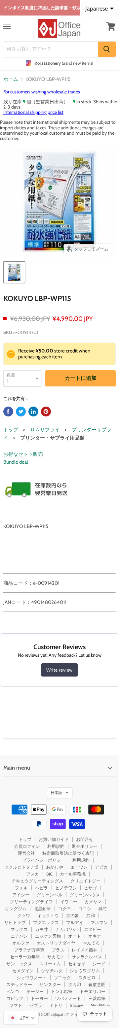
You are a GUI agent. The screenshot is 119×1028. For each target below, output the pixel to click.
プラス (58, 949)
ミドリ (56, 1005)
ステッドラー (19, 984)
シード (99, 963)
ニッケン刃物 (48, 936)
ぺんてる (91, 942)
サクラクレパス (87, 956)
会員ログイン (27, 846)
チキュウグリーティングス (37, 880)
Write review (59, 670)
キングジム (15, 908)
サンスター (50, 984)
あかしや (54, 867)
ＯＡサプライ (45, 430)
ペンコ (12, 991)
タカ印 (74, 984)
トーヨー (39, 998)
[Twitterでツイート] (21, 411)
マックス (19, 929)
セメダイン (23, 970)
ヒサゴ (90, 887)
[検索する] (107, 49)
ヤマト (15, 1005)
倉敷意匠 (96, 984)
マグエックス (46, 922)
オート (74, 936)
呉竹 (103, 908)
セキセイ (76, 963)
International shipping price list (33, 112)
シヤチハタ (51, 970)
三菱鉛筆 (96, 998)
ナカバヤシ (66, 929)
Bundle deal (15, 462)
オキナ (94, 936)
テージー (35, 991)
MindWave (100, 1005)
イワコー (68, 901)
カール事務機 (73, 874)
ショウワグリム (85, 970)
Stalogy (76, 1005)
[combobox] (21, 1018)
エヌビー (92, 929)
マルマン (99, 922)
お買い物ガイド (54, 839)
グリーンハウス (85, 894)
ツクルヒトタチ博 (21, 867)
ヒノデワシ (66, 887)
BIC (49, 874)
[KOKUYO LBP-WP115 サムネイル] (14, 272)
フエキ (21, 887)
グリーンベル (49, 894)
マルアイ (74, 922)
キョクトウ (48, 915)
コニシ (84, 908)
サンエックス (19, 963)
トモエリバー (92, 991)
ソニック (62, 977)
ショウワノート (32, 977)
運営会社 (26, 853)
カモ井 (41, 929)
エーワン (79, 867)
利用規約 (55, 846)
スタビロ (87, 977)
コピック (14, 998)
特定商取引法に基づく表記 (68, 853)
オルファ (20, 942)
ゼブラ (35, 1005)
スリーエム (50, 963)
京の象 (72, 915)
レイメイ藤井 (85, 949)
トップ (10, 430)
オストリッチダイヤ (56, 942)
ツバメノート (68, 998)
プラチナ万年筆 (29, 949)
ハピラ (41, 887)
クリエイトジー (85, 880)
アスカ (32, 874)
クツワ (23, 915)
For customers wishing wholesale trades (41, 92)
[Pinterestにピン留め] (46, 411)
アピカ (101, 867)
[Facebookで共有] (8, 411)
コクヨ (64, 908)
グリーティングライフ (31, 901)
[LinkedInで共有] (33, 411)
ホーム (10, 79)
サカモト (55, 956)
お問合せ (84, 839)
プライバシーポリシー (43, 860)
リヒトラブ (15, 922)
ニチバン (19, 936)
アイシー (20, 894)
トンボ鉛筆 (61, 991)
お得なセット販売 (23, 454)
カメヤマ (93, 901)
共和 (90, 915)
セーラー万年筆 (25, 956)
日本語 (56, 792)
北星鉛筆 (42, 908)
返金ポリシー (85, 846)
